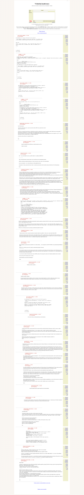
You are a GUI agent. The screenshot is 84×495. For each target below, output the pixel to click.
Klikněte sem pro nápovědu (42, 489)
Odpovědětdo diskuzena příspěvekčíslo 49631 (66, 142)
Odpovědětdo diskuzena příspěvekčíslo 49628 (66, 100)
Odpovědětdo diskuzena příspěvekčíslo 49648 (66, 410)
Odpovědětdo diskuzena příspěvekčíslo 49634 (66, 170)
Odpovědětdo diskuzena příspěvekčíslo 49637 (66, 243)
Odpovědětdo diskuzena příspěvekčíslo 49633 (66, 219)
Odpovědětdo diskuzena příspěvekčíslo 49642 (66, 274)
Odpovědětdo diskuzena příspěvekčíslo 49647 (66, 327)
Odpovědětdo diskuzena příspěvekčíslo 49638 (66, 199)
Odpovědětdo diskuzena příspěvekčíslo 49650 (66, 342)
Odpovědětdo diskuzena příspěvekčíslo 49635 (66, 188)
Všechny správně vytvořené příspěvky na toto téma (42, 482)
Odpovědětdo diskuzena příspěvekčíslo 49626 (66, 84)
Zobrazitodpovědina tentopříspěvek (67, 40)
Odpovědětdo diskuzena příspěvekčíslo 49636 (66, 231)
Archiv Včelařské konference (42, 33)
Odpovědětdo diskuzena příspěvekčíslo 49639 (66, 461)
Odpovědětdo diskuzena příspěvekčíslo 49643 (66, 286)
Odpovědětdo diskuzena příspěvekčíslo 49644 (66, 298)
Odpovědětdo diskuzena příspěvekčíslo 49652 (66, 366)
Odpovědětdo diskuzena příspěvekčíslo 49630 (66, 124)
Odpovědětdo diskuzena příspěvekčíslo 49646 (66, 315)
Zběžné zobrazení (42, 31)
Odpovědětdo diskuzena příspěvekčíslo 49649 (66, 429)
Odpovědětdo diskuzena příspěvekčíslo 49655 (66, 386)
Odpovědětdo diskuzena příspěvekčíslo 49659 (66, 398)
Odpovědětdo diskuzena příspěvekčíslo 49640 (66, 263)
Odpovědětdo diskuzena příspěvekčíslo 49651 (66, 354)
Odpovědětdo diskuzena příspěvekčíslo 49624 (66, 55)
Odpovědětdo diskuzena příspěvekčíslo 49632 (66, 154)
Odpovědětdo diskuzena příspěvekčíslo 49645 (66, 447)
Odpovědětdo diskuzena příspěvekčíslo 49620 (66, 36)
